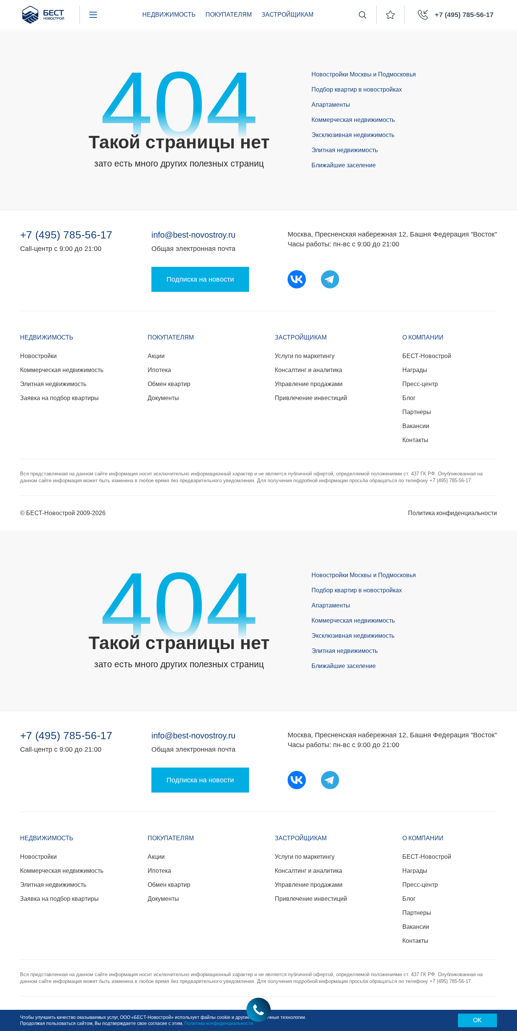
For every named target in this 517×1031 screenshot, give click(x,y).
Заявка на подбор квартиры (59, 398)
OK (477, 1020)
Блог (409, 398)
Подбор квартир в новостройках (356, 89)
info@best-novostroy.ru (193, 235)
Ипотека (159, 370)
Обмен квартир (169, 384)
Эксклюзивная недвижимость (352, 135)
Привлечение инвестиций (311, 398)
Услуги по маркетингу (305, 356)
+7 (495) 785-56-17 (66, 235)
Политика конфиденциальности (452, 513)
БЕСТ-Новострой (426, 356)
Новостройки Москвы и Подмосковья (363, 74)
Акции (156, 356)
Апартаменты (330, 104)
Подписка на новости (200, 279)
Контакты (415, 440)
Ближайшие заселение (343, 165)
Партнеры (416, 412)
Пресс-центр (420, 384)
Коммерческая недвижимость (353, 120)
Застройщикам (301, 337)
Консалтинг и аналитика (308, 370)
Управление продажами (309, 384)
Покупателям (171, 337)
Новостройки (38, 356)
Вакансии (415, 426)
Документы (163, 398)
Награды (414, 370)
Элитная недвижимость (344, 150)
